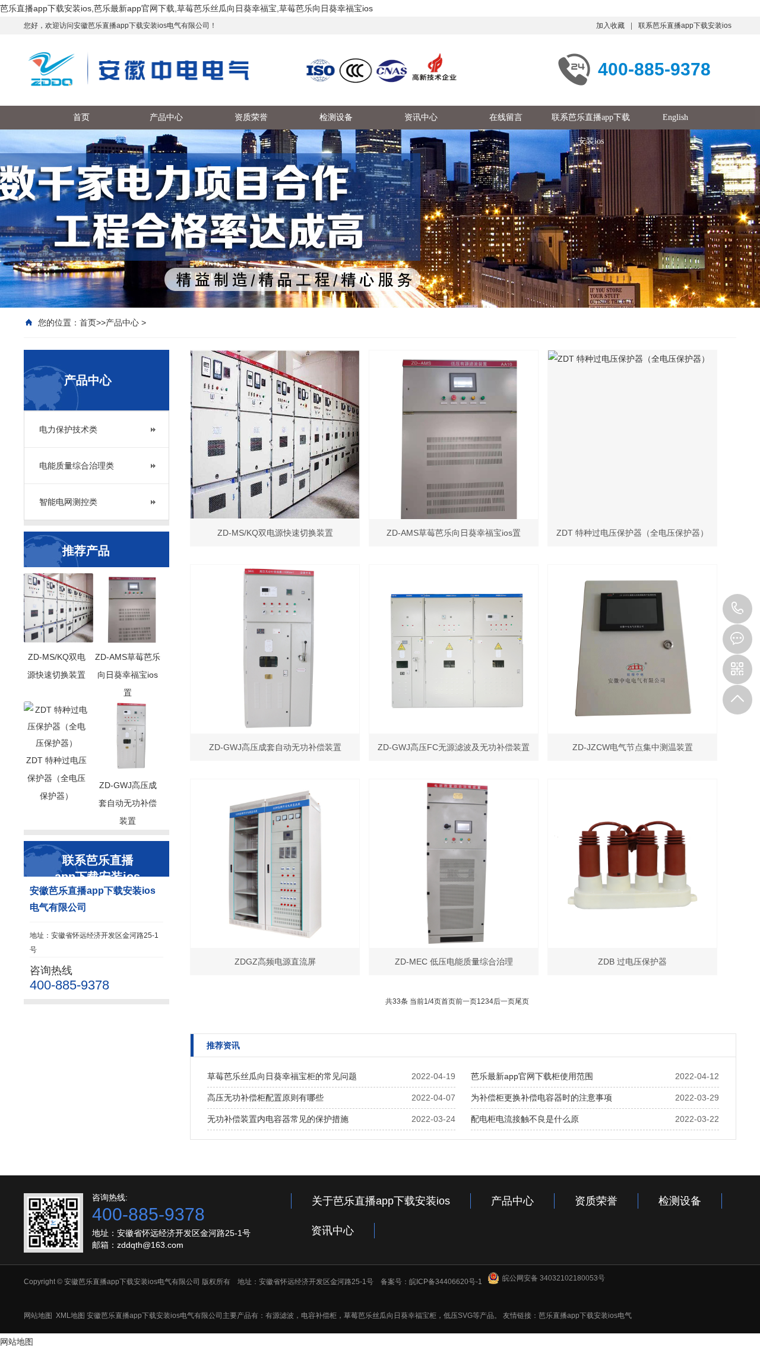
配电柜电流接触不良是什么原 (525, 1119)
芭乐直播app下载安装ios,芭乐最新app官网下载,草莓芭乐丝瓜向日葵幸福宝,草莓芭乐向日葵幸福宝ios (186, 8)
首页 (88, 322)
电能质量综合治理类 (76, 465)
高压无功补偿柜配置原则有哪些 (265, 1097)
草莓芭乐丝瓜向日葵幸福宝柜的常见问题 (282, 1076)
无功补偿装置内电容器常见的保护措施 (278, 1119)
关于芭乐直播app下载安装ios (381, 1201)
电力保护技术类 (68, 429)
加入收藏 (610, 25)
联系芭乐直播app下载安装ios (685, 25)
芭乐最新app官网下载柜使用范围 (532, 1076)
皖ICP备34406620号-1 (445, 1282)
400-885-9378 (737, 609)
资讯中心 (332, 1231)
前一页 (466, 1001)
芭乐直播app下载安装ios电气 (585, 1315)
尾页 (522, 1001)
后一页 (504, 1001)
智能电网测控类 (68, 502)
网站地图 (38, 1315)
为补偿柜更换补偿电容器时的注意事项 (541, 1097)
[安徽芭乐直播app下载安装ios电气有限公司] (243, 69)
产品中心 (122, 322)
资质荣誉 (596, 1201)
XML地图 (70, 1315)
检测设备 (679, 1201)
